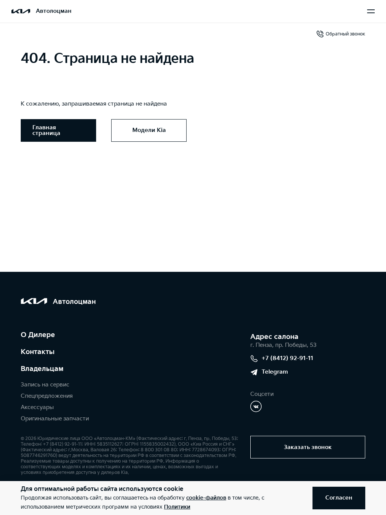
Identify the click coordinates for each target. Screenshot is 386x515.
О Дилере (38, 335)
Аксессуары (37, 407)
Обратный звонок (345, 34)
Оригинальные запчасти (55, 418)
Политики (177, 507)
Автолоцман (54, 11)
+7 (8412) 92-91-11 (287, 358)
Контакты (38, 352)
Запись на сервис (45, 384)
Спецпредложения (47, 396)
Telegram (275, 372)
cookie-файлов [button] (206, 498)
